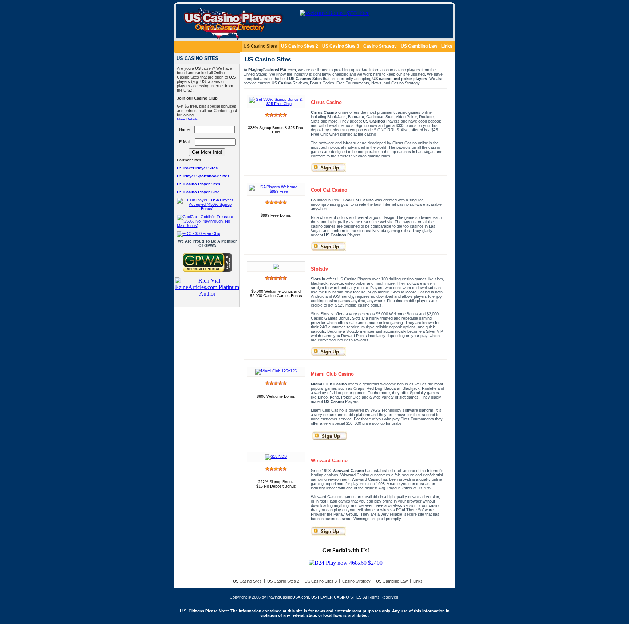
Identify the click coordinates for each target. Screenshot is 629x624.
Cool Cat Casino (329, 190)
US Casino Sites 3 (340, 46)
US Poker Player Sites (197, 168)
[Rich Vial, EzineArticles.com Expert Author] (207, 294)
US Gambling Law (419, 46)
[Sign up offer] (276, 456)
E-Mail (184, 142)
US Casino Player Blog (198, 192)
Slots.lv (319, 269)
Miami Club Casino (332, 374)
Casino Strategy (380, 46)
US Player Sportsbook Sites (203, 176)
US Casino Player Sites (198, 184)
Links (446, 46)
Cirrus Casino (326, 102)
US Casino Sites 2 (299, 46)
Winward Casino (329, 460)
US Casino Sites (260, 46)
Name (184, 129)
